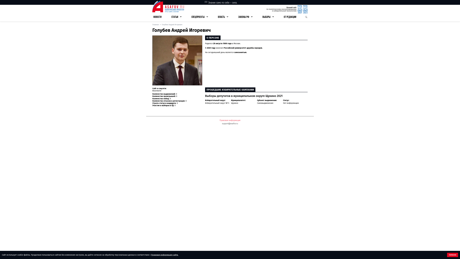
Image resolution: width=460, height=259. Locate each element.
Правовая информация (230, 120)
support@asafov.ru (230, 123)
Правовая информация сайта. (164, 255)
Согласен (452, 255)
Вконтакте (156, 91)
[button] (176, 17)
